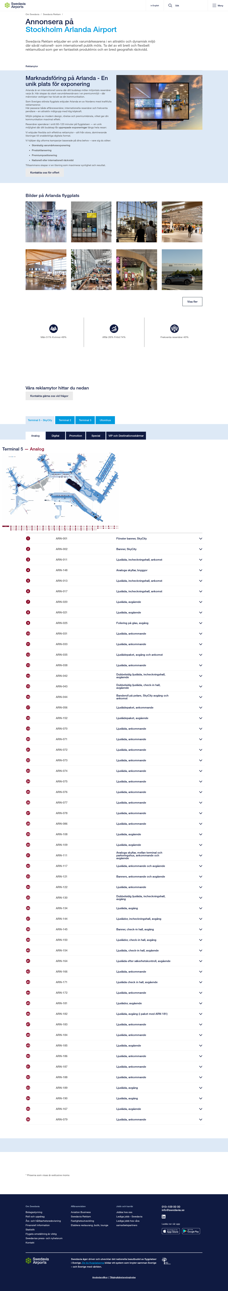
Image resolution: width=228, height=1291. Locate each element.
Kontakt (30, 1242)
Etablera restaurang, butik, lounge (89, 1225)
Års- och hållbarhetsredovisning (43, 1220)
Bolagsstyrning (34, 1212)
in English (155, 5)
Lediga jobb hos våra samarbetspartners (127, 1223)
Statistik (30, 1229)
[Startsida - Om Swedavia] (15, 5)
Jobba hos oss (124, 1212)
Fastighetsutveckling (82, 1220)
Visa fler (192, 301)
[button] (217, 5)
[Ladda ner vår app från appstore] (171, 1231)
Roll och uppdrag (35, 1216)
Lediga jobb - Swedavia (129, 1216)
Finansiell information (38, 1225)
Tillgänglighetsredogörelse (123, 1277)
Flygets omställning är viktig (41, 1233)
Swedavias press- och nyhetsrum (44, 1238)
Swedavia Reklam (81, 1216)
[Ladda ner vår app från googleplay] (191, 1231)
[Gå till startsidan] (37, 1261)
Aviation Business (81, 1212)
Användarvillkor (100, 1277)
